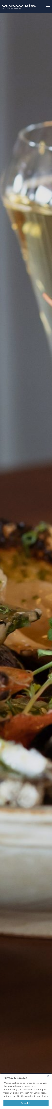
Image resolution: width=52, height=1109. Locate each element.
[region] (26, 1091)
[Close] (49, 1075)
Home (19, 6)
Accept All (26, 1103)
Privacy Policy (41, 1096)
